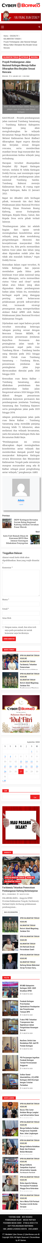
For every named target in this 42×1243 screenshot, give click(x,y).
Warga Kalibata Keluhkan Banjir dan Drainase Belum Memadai (30, 1149)
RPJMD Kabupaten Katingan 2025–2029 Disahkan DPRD (28, 988)
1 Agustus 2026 (24, 894)
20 (21, 766)
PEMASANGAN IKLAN (13, 1220)
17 (5, 766)
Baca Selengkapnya (11, 912)
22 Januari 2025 (16, 76)
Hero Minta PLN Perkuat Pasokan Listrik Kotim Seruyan (29, 1204)
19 (16, 766)
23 (37, 766)
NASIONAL (34, 57)
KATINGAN (24, 57)
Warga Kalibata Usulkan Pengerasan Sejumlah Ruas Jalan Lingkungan (29, 1131)
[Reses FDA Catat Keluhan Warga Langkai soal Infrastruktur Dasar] (10, 1110)
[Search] (39, 27)
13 (21, 761)
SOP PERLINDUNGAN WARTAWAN (20, 1226)
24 (5, 771)
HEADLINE (23, 658)
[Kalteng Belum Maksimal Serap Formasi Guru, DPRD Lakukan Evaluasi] (10, 961)
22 (32, 766)
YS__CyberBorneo (10, 894)
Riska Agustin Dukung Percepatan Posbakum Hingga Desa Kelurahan (29, 1186)
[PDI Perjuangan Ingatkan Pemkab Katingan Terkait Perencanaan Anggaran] (10, 1063)
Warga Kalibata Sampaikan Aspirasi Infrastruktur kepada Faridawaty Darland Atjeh (28, 1170)
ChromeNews (35, 1237)
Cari (5, 791)
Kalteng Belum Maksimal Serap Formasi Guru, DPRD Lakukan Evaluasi (29, 968)
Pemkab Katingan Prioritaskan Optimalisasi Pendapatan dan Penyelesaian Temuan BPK (30, 1006)
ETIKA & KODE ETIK (30, 1223)
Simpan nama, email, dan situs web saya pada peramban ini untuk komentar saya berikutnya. (20, 630)
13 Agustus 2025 (27, 1015)
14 (26, 761)
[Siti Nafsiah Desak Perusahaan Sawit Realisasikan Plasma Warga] (10, 943)
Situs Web (6, 618)
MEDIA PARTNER (29, 1220)
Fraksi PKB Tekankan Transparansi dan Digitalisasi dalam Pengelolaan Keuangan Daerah (29, 1025)
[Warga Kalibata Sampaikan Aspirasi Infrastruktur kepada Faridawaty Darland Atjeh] (10, 1165)
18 (10, 766)
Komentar (7, 567)
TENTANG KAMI (14, 1217)
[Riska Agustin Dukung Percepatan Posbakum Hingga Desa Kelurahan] (10, 1183)
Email (5, 609)
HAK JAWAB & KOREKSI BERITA (15, 1229)
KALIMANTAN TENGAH (11, 57)
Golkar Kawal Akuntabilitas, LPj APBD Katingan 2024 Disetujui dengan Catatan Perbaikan (29, 1080)
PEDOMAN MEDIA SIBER (12, 1223)
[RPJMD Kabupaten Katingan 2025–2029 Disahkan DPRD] (10, 990)
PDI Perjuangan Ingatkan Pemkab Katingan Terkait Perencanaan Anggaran (29, 1061)
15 (32, 761)
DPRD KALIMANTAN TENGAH (29, 655)
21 (26, 766)
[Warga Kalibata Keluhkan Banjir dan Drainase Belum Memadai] (10, 1147)
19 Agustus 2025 (27, 994)
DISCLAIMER (33, 1229)
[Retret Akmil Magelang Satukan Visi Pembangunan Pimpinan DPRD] (10, 680)
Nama (5, 599)
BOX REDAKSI (27, 1217)
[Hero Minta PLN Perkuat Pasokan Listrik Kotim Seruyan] (10, 1202)
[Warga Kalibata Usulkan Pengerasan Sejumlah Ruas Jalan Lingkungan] (10, 1128)
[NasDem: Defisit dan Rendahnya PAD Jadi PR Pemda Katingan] (10, 1045)
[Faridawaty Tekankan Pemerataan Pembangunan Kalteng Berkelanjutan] (10, 662)
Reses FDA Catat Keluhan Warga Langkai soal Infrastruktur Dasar (29, 1112)
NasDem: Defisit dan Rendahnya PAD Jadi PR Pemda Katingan (29, 1043)
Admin (6, 76)
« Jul (4, 780)
